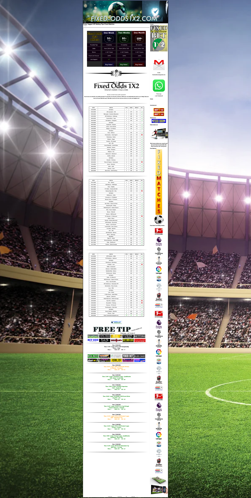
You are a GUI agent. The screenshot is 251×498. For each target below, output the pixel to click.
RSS (136, 496)
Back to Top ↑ (139, 496)
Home (84, 22)
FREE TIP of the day (90, 28)
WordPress (124, 496)
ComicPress (129, 496)
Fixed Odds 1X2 (114, 496)
